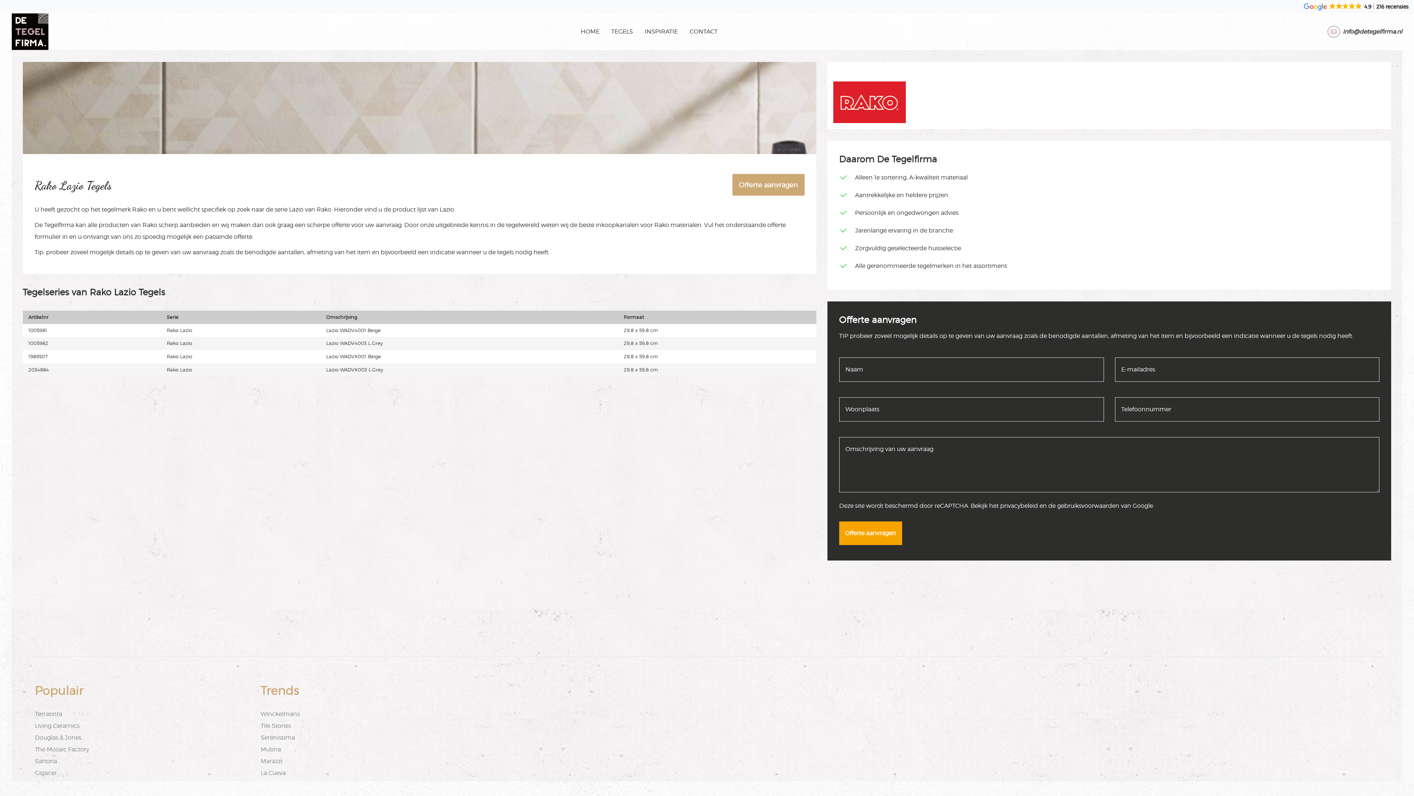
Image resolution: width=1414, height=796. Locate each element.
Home (590, 31)
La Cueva (273, 772)
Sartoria (46, 761)
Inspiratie (661, 31)
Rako (139, 209)
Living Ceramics (57, 725)
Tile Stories (276, 725)
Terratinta (48, 714)
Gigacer (46, 772)
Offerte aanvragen (768, 185)
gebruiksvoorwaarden (1088, 505)
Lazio (296, 209)
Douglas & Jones (58, 737)
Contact (704, 31)
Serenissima (278, 737)
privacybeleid (1019, 505)
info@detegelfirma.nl (1372, 31)
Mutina (271, 749)
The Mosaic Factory (62, 749)
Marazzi (271, 761)
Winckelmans (280, 714)
